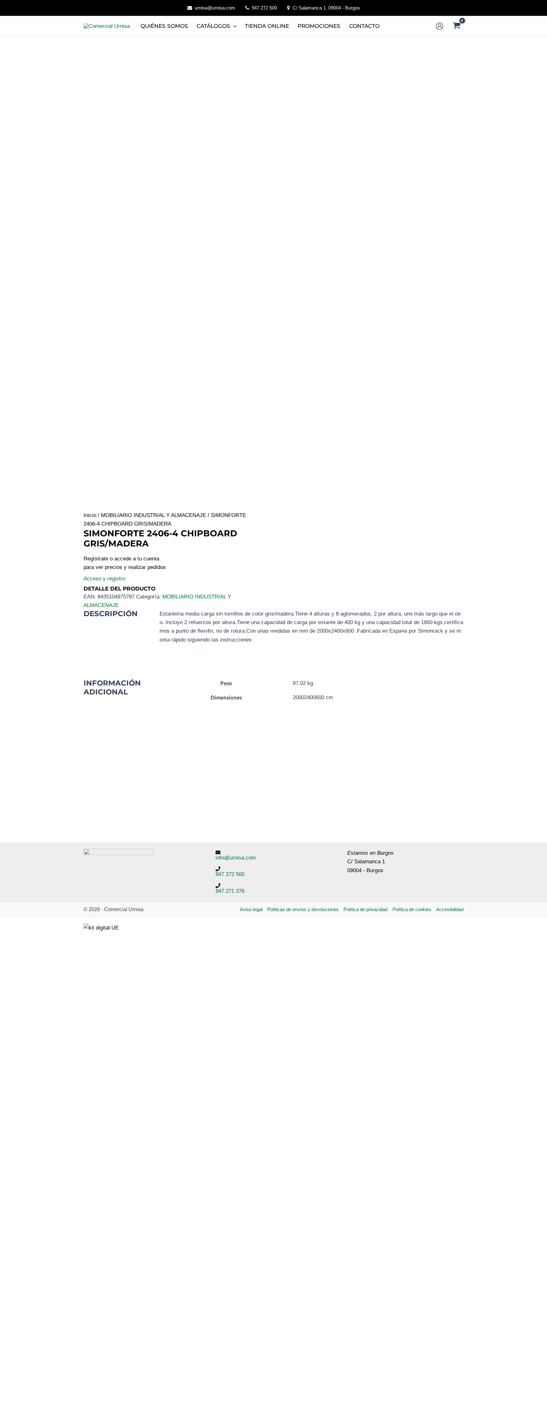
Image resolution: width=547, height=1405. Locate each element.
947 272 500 (264, 7)
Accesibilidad (449, 909)
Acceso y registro (104, 579)
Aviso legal (251, 909)
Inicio (90, 515)
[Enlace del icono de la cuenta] (439, 26)
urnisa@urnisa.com (215, 7)
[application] (233, 26)
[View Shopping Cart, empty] (456, 26)
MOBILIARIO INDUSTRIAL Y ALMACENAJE (153, 515)
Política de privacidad (365, 909)
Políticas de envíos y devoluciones (303, 909)
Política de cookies (412, 909)
